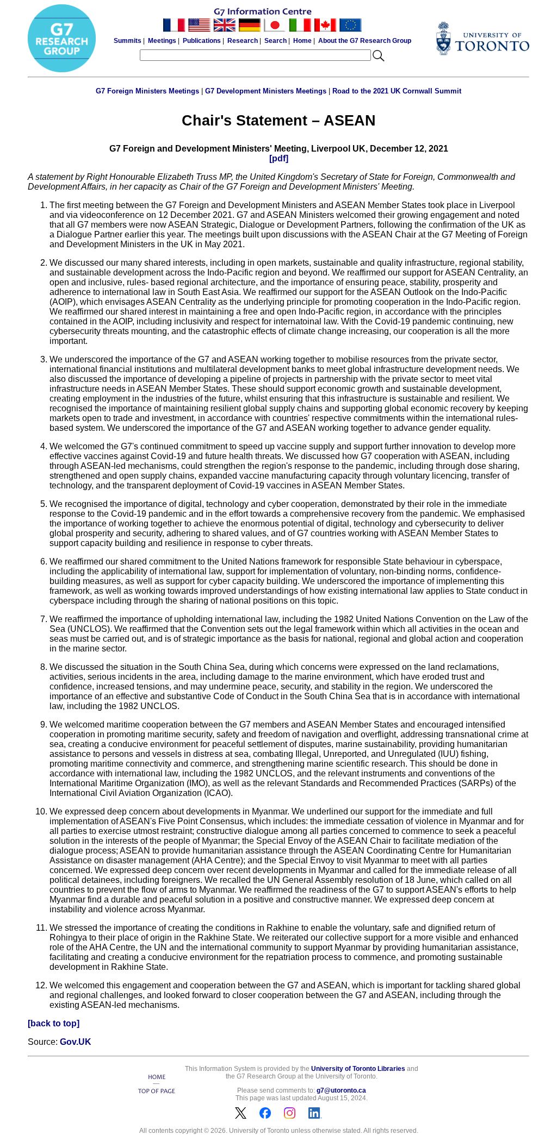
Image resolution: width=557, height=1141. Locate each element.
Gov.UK (75, 1041)
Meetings (162, 41)
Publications (202, 41)
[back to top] (53, 1023)
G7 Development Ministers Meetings (265, 91)
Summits (127, 41)
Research (242, 41)
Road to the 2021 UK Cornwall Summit (396, 91)
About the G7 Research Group (364, 41)
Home (302, 41)
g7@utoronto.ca (341, 1090)
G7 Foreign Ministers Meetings (147, 91)
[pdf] (278, 158)
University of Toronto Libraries (358, 1069)
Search (275, 41)
